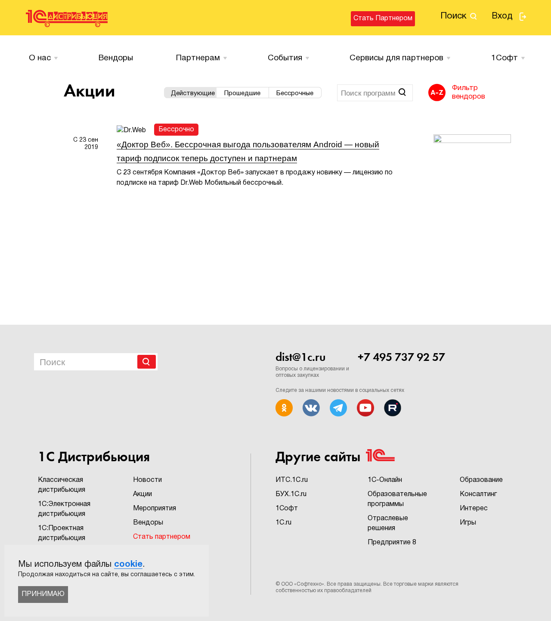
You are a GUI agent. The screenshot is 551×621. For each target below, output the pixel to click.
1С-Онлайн (385, 480)
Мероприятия (154, 509)
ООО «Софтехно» (302, 584)
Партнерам (198, 58)
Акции (142, 494)
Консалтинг (478, 494)
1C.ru (283, 523)
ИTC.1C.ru (292, 480)
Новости (147, 480)
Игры (468, 523)
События (285, 58)
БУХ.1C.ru (291, 494)
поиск (453, 16)
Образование (481, 480)
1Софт (287, 509)
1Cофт (504, 58)
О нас (40, 58)
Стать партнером (382, 19)
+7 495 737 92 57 (401, 357)
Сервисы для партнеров (396, 58)
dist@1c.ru (300, 357)
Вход (502, 16)
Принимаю (43, 594)
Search (146, 362)
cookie (128, 564)
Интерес (474, 509)
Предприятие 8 (392, 543)
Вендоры (116, 58)
